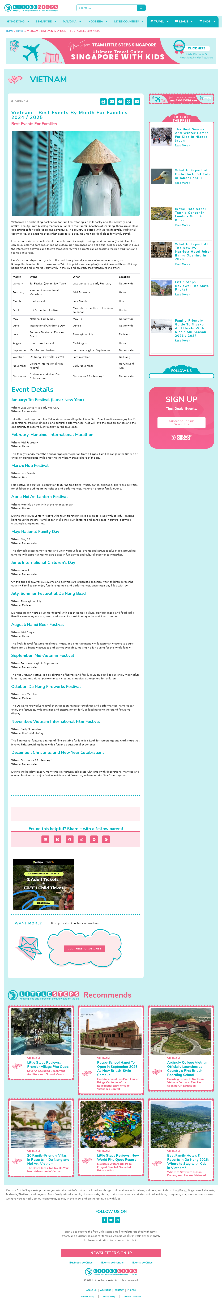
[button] (103, 101)
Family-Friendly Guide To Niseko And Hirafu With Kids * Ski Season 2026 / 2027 (190, 328)
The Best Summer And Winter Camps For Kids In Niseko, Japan (192, 135)
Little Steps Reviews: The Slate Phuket (192, 286)
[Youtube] (111, 1220)
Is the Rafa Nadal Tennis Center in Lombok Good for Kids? (190, 214)
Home (9, 31)
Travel (20, 31)
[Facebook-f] (104, 1220)
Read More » (182, 145)
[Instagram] (117, 1220)
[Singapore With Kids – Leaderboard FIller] (111, 51)
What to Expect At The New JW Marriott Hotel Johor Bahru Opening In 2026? (193, 251)
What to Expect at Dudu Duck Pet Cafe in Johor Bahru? (193, 174)
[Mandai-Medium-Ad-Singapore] (43, 884)
